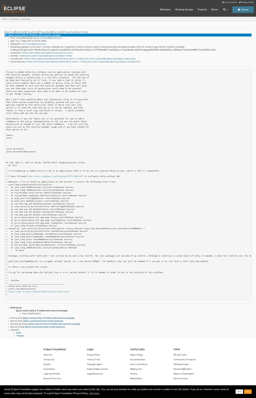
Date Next (20, 32)
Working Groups (184, 9)
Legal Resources (95, 374)
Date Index (57, 32)
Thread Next (45, 32)
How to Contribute (139, 364)
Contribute (14, 19)
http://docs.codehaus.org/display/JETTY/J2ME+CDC (55, 176)
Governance (49, 369)
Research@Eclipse (183, 369)
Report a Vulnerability (184, 374)
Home (4, 19)
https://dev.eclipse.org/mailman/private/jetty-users (47, 53)
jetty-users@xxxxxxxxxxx (34, 44)
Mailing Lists (136, 369)
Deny (239, 392)
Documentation (137, 359)
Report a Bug (136, 355)
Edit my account (230, 2)
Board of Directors (52, 378)
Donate (244, 9)
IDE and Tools (180, 355)
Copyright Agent (94, 364)
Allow (248, 392)
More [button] (214, 9)
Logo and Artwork (52, 374)
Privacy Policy (93, 355)
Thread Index (69, 32)
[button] (225, 9)
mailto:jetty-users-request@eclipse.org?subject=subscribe (106, 59)
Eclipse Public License (97, 369)
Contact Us (49, 359)
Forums (133, 374)
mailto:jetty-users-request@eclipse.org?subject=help (45, 56)
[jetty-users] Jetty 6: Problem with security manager (42, 310)
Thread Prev (32, 32)
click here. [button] (94, 393)
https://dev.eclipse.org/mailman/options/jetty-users (52, 61)
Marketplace (136, 378)
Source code (25, 19)
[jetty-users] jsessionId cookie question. (43, 321)
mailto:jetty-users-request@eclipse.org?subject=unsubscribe (110, 61)
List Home (82, 32)
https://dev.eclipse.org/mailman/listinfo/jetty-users (50, 59)
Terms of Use (93, 359)
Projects (202, 9)
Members (165, 9)
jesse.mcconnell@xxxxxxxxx (47, 38)
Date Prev (9, 32)
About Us (48, 355)
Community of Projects (185, 359)
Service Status (181, 378)
